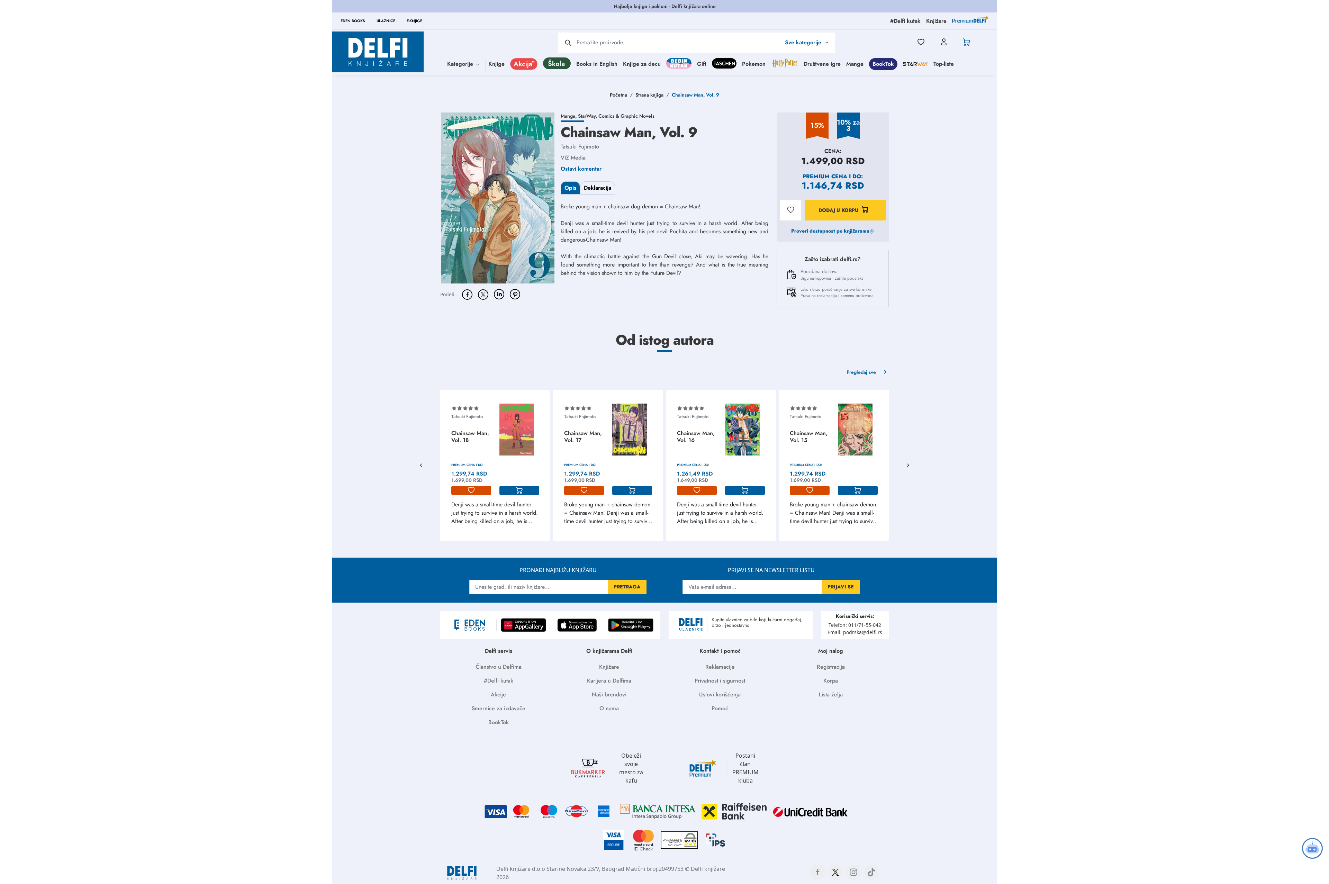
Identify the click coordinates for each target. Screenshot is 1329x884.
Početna (618, 94)
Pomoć (720, 708)
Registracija (831, 667)
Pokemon (754, 63)
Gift (701, 63)
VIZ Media (573, 158)
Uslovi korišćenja (720, 694)
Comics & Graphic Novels (626, 115)
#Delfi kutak (498, 681)
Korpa (830, 681)
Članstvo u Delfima (499, 667)
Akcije (498, 694)
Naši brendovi (609, 694)
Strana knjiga (649, 94)
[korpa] (519, 490)
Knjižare (609, 667)
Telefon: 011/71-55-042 (855, 625)
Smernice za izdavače (498, 708)
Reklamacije (720, 667)
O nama (609, 708)
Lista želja (831, 694)
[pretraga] (568, 43)
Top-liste (943, 63)
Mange (855, 63)
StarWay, (588, 115)
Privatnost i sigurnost (720, 681)
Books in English (596, 63)
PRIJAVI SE (841, 586)
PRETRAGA (627, 586)
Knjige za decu (642, 63)
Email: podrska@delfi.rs (855, 632)
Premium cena (825, 176)
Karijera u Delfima (609, 681)
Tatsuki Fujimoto (580, 147)
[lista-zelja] (471, 490)
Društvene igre (822, 63)
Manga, (569, 115)
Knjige (496, 63)
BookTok (883, 63)
